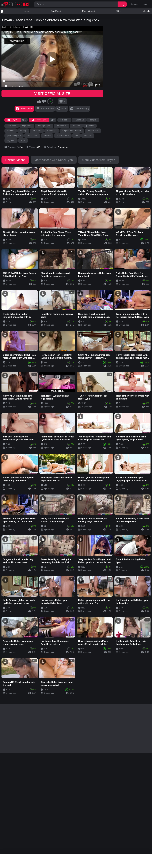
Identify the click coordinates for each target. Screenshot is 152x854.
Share (64, 108)
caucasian (79, 120)
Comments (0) (82, 108)
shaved (10, 131)
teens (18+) (32, 135)
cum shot (11, 126)
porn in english (14, 135)
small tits (37, 131)
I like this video (39, 101)
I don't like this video (44, 101)
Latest (27, 11)
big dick (11, 140)
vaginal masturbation (71, 131)
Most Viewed (88, 11)
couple (93, 120)
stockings (51, 131)
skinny (23, 131)
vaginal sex (93, 131)
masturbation (63, 135)
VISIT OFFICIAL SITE (52, 93)
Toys (23, 140)
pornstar (90, 126)
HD (76, 135)
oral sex (76, 126)
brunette (88, 135)
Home (2, 11)
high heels (26, 126)
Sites (118, 11)
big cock (64, 120)
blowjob (47, 135)
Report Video (47, 108)
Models (146, 11)
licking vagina (44, 126)
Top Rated (56, 11)
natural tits (61, 126)
